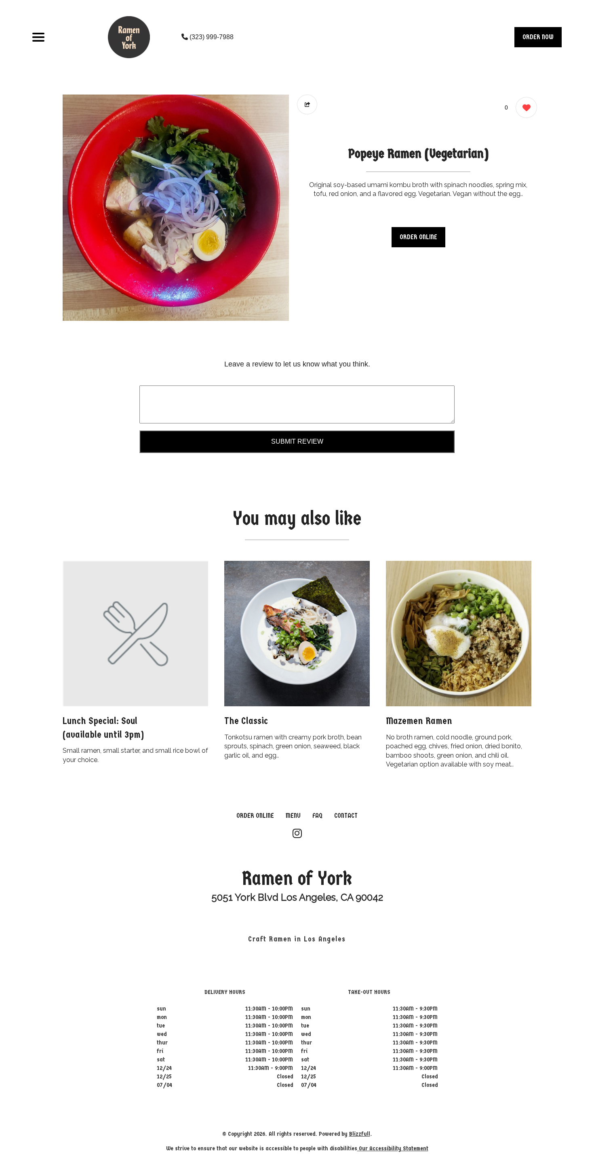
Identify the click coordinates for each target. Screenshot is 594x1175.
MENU (293, 815)
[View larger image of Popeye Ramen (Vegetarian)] (176, 208)
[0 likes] (524, 107)
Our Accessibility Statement (392, 1148)
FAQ (317, 815)
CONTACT (346, 815)
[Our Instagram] (297, 834)
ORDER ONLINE (418, 237)
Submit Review (297, 441)
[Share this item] (307, 104)
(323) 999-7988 (211, 37)
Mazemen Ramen (419, 720)
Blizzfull (359, 1133)
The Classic (246, 720)
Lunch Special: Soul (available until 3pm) (103, 727)
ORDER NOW (538, 37)
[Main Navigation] (38, 37)
